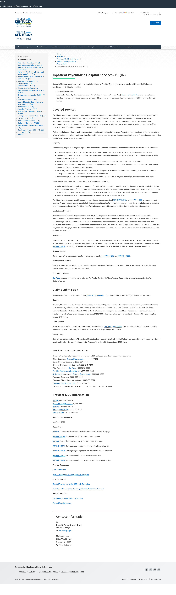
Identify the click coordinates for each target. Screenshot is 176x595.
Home (59, 54)
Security (132, 579)
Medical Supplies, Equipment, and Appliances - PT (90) (30, 103)
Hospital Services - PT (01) (28, 109)
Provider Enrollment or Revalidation (66, 371)
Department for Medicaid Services (68, 59)
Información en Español (48, 571)
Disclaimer (143, 579)
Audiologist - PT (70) (26, 107)
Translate (131, 13)
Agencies (60, 56)
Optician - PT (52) (24, 132)
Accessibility (156, 579)
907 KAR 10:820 (124, 256)
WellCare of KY (58, 413)
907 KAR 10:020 (135, 200)
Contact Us (145, 13)
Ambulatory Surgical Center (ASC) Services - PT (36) (31, 77)
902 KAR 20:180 (59, 436)
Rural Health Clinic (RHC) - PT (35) (31, 130)
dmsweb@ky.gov (65, 531)
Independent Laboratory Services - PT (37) (31, 112)
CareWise (56, 278)
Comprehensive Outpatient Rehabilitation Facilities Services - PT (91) (31, 90)
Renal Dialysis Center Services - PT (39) (31, 126)
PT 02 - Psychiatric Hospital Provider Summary (71, 474)
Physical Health (62, 64)
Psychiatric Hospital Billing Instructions (68, 498)
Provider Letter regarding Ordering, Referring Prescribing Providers (78, 489)
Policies (123, 579)
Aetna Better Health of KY (63, 403)
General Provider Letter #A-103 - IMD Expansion (71, 484)
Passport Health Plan (61, 409)
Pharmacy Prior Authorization (64, 383)
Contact (22, 571)
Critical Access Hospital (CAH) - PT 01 (31, 96)
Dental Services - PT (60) (27, 100)
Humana (56, 406)
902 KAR (56, 432)
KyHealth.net (58, 374)
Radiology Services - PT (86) (29, 123)
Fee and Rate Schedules (62, 503)
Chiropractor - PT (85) (26, 86)
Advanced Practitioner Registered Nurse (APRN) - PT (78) (31, 73)
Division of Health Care (130, 95)
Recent (20, 135)
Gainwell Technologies (95, 295)
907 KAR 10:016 (119, 200)
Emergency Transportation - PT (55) (32, 116)
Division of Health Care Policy (66, 61)
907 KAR (56, 441)
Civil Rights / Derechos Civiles (72, 571)
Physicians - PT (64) (25, 118)
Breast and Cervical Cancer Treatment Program (28, 82)
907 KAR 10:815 (107, 256)
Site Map (32, 571)
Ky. (2, 1)
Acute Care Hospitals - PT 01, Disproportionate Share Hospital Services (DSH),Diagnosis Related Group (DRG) (30, 66)
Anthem (56, 400)
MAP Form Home (59, 470)
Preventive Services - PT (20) (29, 121)
